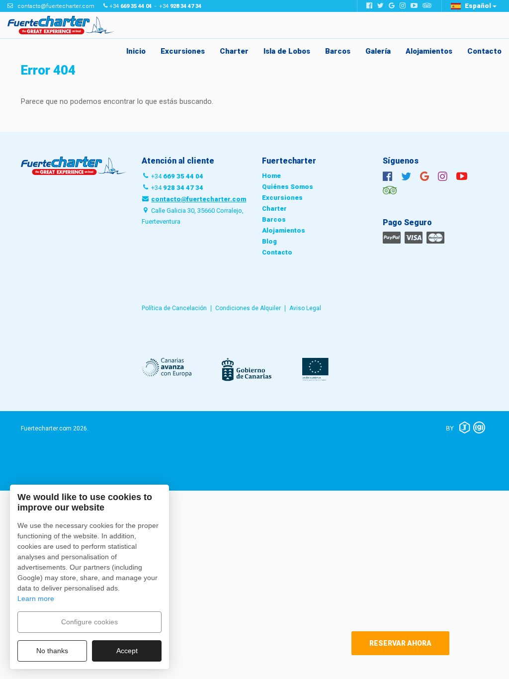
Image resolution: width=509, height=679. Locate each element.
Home (271, 175)
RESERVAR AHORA (400, 643)
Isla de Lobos (286, 51)
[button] (474, 5)
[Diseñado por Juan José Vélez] (464, 427)
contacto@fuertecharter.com (55, 6)
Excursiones (183, 51)
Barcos (337, 51)
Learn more (35, 598)
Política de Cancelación (174, 308)
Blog (269, 241)
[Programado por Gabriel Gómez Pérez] (479, 427)
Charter (234, 51)
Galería (378, 51)
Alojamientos (429, 51)
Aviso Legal (305, 308)
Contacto (484, 51)
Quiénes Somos (287, 186)
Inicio (136, 51)
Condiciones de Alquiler (248, 308)
